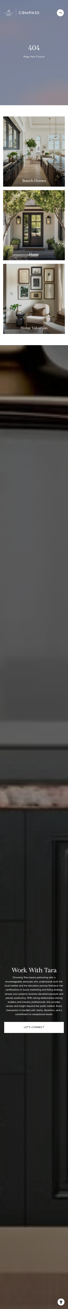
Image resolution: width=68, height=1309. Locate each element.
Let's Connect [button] (34, 1027)
